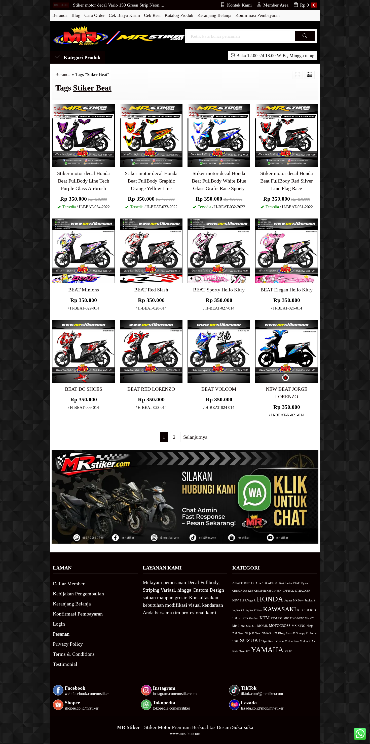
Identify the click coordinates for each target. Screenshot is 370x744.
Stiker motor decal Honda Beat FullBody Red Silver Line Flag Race (286, 180)
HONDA (270, 599)
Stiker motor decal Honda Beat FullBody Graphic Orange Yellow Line (151, 180)
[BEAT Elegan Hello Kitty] (286, 250)
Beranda (59, 15)
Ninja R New (253, 633)
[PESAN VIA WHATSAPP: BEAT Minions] (55, 278)
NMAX (266, 633)
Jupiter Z (310, 600)
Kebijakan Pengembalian (78, 593)
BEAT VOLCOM (218, 389)
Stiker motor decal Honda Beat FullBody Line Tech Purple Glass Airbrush (83, 180)
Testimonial (65, 664)
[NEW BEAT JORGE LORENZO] (286, 351)
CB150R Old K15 (242, 590)
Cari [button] (305, 40)
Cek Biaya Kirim (124, 15)
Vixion (280, 641)
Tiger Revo (267, 641)
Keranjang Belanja (214, 15)
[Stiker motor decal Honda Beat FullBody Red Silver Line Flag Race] (286, 135)
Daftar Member (69, 583)
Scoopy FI (302, 633)
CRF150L (288, 590)
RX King (279, 633)
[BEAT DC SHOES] (83, 351)
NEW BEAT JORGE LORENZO (286, 392)
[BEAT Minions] (83, 250)
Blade (296, 583)
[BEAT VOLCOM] (219, 351)
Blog (75, 15)
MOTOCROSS (279, 626)
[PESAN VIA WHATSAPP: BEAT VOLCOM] (191, 377)
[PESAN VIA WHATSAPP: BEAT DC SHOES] (55, 377)
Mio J (235, 625)
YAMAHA (267, 650)
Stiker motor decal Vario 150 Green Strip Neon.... (118, 5)
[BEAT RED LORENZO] (151, 351)
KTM (265, 617)
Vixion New (292, 641)
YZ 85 (288, 651)
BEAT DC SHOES (83, 389)
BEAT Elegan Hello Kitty (287, 289)
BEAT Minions (83, 289)
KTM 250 (276, 618)
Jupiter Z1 (238, 610)
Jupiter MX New (294, 600)
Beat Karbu (285, 583)
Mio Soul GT (248, 625)
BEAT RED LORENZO (151, 389)
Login (59, 624)
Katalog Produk (179, 15)
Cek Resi (152, 15)
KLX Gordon (250, 618)
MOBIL (262, 626)
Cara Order (94, 15)
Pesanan (61, 634)
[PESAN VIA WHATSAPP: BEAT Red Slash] (123, 278)
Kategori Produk (81, 57)
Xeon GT (244, 651)
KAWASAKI (279, 609)
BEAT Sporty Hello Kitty (219, 289)
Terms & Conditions (74, 654)
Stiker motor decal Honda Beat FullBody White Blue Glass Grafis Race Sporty (219, 180)
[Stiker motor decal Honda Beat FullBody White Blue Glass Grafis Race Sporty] (219, 135)
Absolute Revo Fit (243, 583)
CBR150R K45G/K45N (267, 590)
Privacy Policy (68, 644)
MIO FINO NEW (294, 618)
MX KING (298, 626)
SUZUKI (250, 640)
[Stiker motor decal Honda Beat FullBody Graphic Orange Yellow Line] (151, 135)
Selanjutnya (195, 437)
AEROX (273, 583)
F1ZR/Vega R (247, 600)
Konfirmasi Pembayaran (257, 15)
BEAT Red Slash (151, 289)
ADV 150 (261, 583)
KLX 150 (303, 610)
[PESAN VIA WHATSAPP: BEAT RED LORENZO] (123, 377)
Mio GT (309, 618)
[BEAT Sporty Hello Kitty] (219, 250)
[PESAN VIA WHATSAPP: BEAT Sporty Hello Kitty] (191, 278)
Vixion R (305, 641)
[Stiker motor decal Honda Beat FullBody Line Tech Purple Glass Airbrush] (83, 135)
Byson (305, 583)
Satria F (290, 633)
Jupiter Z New (253, 610)
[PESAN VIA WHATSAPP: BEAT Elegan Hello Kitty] (259, 278)
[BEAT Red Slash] (151, 250)
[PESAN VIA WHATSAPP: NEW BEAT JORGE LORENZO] (259, 377)
